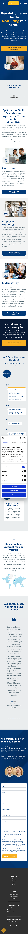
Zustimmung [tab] (5, 442)
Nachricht (4, 821)
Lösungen (14, 880)
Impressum (14, 907)
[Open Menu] (25, 3)
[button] (3, 97)
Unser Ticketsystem (14, 896)
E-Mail (4, 786)
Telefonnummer (6, 809)
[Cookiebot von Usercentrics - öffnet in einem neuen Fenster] (20, 438)
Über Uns (14, 884)
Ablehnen (14, 494)
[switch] (24, 471)
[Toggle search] (21, 3)
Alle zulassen (14, 486)
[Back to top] (3, 930)
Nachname (5, 797)
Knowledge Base (14, 894)
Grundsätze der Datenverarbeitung (11, 910)
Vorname (4, 792)
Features (14, 878)
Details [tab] (14, 442)
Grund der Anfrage (6, 815)
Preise (14, 882)
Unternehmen (5, 803)
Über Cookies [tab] (22, 442)
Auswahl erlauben (14, 490)
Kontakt (14, 898)
